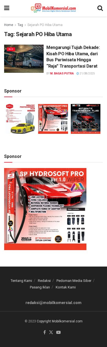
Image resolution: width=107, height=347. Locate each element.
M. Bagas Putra (62, 73)
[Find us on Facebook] (44, 332)
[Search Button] (100, 8)
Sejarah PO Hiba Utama (45, 25)
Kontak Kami (66, 287)
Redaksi (44, 281)
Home (8, 25)
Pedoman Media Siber (74, 281)
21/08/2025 (87, 73)
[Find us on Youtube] (58, 332)
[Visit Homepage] (53, 8)
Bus (11, 49)
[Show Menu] (6, 8)
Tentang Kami (21, 281)
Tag (20, 25)
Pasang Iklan (40, 287)
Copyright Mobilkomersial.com (60, 321)
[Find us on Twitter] (51, 332)
